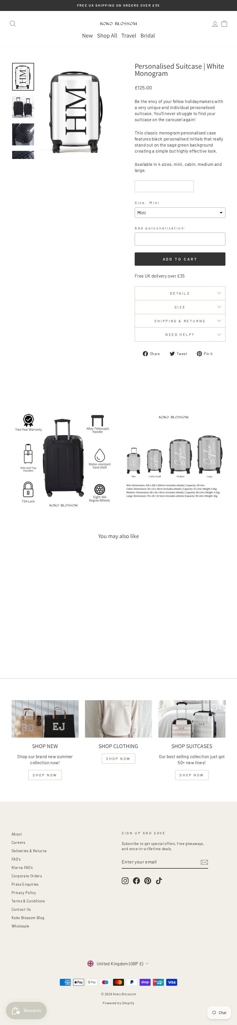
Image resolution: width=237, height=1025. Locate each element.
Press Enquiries (25, 884)
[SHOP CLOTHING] (118, 719)
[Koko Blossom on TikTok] (158, 880)
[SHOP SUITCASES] (191, 719)
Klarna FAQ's (22, 867)
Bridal (147, 35)
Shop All (107, 35)
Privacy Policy (24, 892)
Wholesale (20, 926)
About (17, 834)
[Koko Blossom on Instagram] (125, 880)
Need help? (180, 334)
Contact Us (21, 909)
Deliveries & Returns (29, 850)
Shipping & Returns (180, 321)
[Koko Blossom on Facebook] (136, 880)
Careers (18, 842)
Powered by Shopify (118, 1003)
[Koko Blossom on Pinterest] (147, 880)
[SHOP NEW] (45, 719)
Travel (128, 35)
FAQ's (16, 859)
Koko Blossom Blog (28, 917)
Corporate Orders (27, 876)
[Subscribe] (204, 862)
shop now (45, 775)
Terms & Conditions (28, 901)
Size (180, 307)
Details (180, 293)
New (87, 35)
